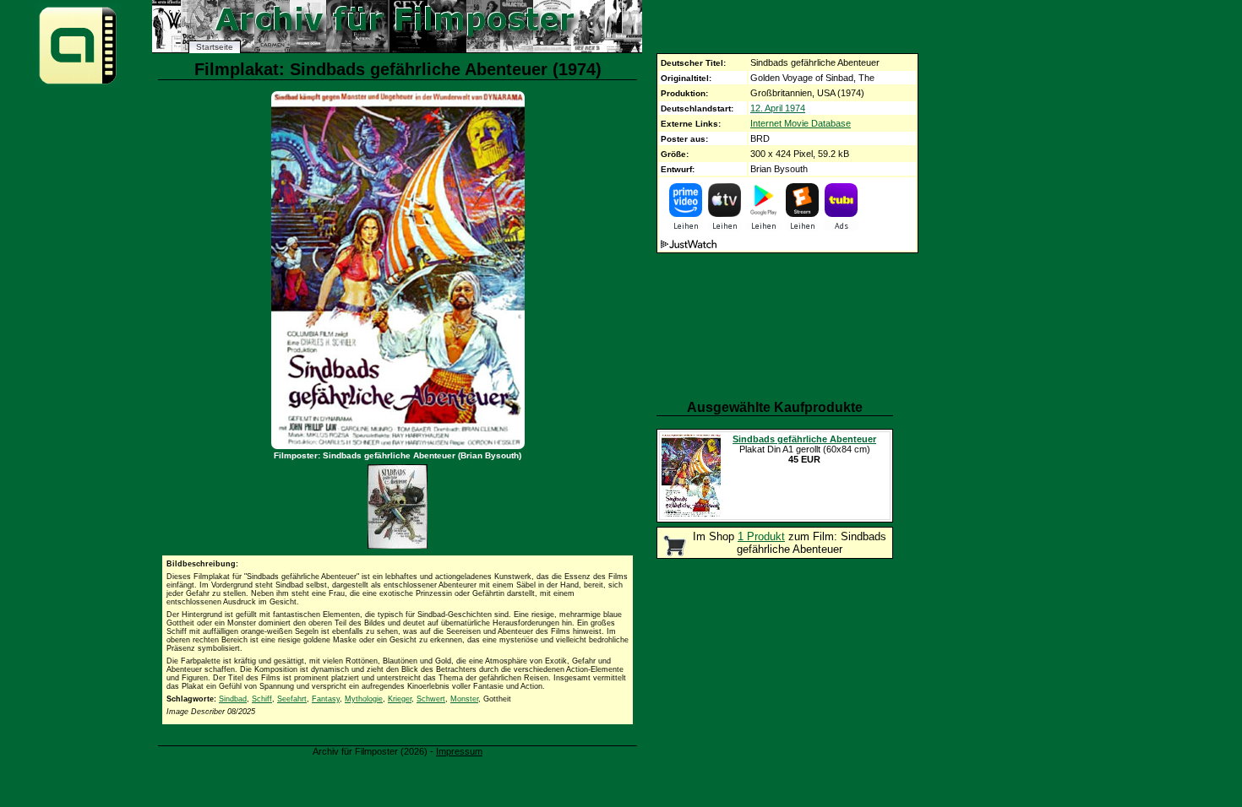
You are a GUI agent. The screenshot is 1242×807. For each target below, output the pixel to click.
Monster (464, 699)
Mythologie (364, 699)
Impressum (459, 751)
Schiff (262, 699)
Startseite (214, 46)
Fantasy (326, 699)
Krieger (399, 699)
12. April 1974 (777, 108)
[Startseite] (77, 83)
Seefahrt (292, 699)
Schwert (431, 699)
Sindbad (233, 699)
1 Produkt (761, 536)
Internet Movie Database (800, 123)
